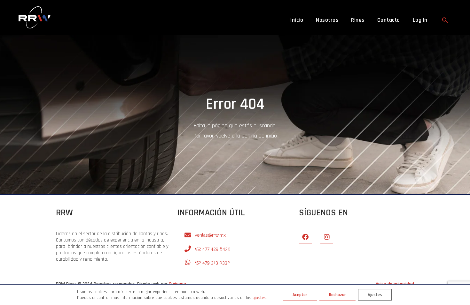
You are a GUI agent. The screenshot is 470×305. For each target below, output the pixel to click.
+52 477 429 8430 (213, 248)
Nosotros (327, 20)
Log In (420, 20)
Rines (357, 20)
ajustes (259, 298)
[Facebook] (305, 237)
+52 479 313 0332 (212, 262)
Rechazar (337, 295)
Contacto (388, 20)
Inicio (296, 20)
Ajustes (375, 295)
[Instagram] (326, 237)
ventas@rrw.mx (210, 235)
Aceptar (300, 295)
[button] (445, 20)
